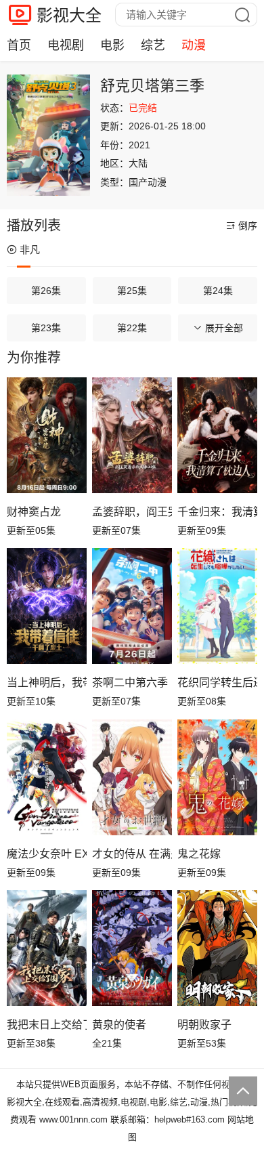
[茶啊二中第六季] (132, 606)
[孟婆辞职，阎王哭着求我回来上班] (132, 435)
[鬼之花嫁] (217, 777)
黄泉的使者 (119, 1024)
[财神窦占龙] (47, 435)
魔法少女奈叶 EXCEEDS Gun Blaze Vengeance (47, 854)
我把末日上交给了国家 (47, 1024)
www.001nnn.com (73, 1119)
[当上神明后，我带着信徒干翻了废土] (47, 606)
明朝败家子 (204, 1024)
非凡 (30, 249)
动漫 (193, 45)
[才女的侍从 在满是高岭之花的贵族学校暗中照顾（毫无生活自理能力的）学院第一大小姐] (132, 777)
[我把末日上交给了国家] (47, 948)
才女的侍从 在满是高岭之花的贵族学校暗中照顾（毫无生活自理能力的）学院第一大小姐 (132, 854)
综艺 (153, 45)
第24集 (218, 290)
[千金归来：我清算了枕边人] (217, 435)
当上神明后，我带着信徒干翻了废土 (47, 682)
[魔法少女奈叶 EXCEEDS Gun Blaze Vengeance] (47, 777)
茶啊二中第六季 (130, 682)
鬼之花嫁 (199, 854)
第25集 (132, 290)
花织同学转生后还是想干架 (217, 682)
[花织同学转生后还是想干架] (217, 606)
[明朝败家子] (217, 948)
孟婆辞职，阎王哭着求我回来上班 (132, 512)
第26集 (46, 290)
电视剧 (65, 45)
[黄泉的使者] (132, 948)
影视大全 (69, 15)
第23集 (46, 327)
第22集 (132, 327)
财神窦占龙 (34, 512)
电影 (112, 45)
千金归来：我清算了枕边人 (217, 512)
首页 (19, 45)
